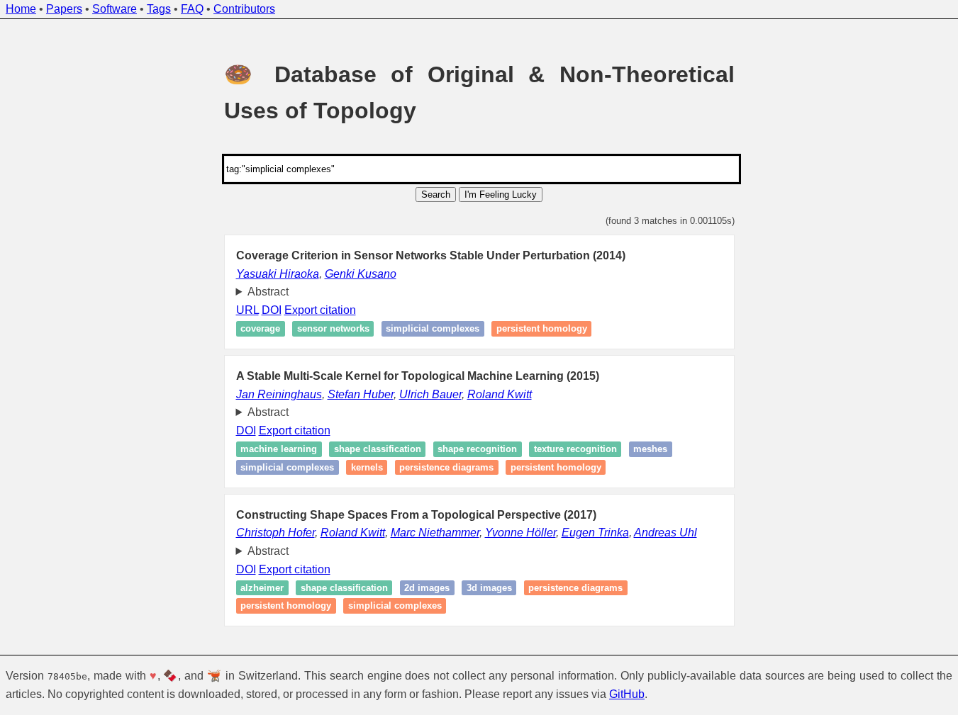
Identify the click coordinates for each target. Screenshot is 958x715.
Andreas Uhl (665, 533)
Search (435, 194)
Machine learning (278, 449)
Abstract (268, 292)
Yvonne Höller (520, 533)
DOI (272, 310)
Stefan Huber (361, 394)
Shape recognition (477, 449)
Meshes (650, 449)
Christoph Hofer (275, 533)
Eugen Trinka (595, 533)
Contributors (244, 9)
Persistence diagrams (446, 467)
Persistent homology (541, 329)
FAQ (192, 9)
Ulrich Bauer (430, 394)
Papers (64, 9)
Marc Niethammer (435, 533)
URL (247, 310)
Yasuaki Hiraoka (277, 274)
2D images (427, 587)
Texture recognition (575, 449)
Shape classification (377, 449)
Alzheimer (262, 587)
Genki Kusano (360, 274)
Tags (159, 9)
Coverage (260, 329)
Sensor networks (333, 329)
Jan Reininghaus (279, 394)
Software (114, 9)
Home (21, 9)
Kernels (367, 467)
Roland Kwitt (499, 394)
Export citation (320, 310)
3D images (489, 587)
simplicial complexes (432, 329)
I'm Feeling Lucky (500, 194)
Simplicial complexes (287, 467)
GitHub (627, 694)
